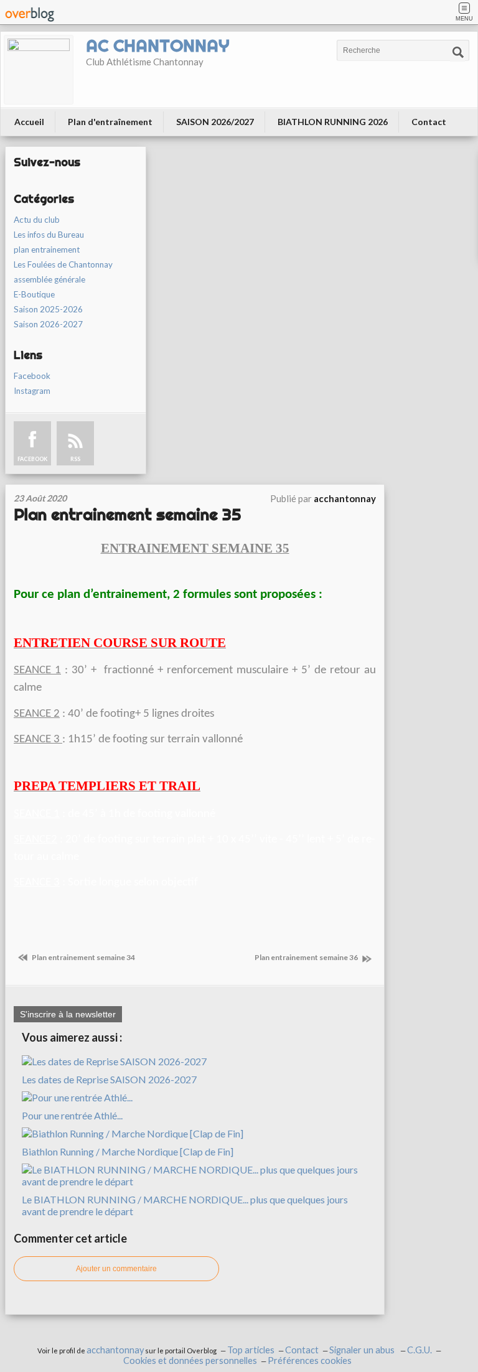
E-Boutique (34, 294)
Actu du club (37, 220)
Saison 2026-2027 (48, 324)
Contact (428, 121)
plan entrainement (47, 249)
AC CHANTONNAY (157, 45)
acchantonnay (115, 1350)
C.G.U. (419, 1350)
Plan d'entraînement (110, 121)
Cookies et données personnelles (190, 1360)
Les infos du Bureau (49, 235)
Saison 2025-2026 (48, 309)
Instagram (32, 391)
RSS (75, 458)
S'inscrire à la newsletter (68, 1014)
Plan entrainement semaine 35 (127, 514)
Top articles (250, 1350)
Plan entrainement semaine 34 (82, 957)
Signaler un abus (362, 1350)
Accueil (29, 121)
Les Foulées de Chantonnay (63, 264)
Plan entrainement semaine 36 (307, 957)
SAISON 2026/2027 (215, 121)
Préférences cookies (310, 1360)
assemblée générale (49, 279)
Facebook (32, 376)
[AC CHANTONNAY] (38, 70)
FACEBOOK (32, 458)
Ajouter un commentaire (116, 1268)
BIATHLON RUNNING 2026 (333, 121)
